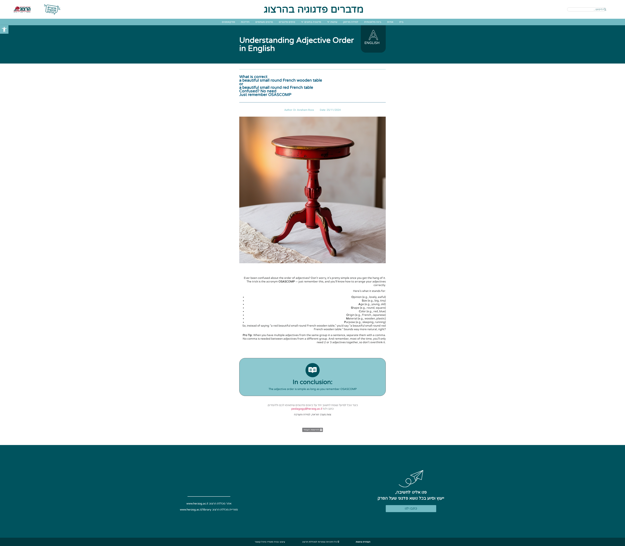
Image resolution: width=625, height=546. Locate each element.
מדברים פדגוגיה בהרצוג (314, 9)
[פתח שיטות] (328, 22)
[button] (4, 29)
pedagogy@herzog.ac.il (306, 408)
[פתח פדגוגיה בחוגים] (302, 22)
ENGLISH (372, 43)
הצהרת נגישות (363, 541)
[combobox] (586, 9)
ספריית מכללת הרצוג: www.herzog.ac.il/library (209, 509)
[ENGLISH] (373, 35)
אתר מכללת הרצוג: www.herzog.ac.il (208, 503)
